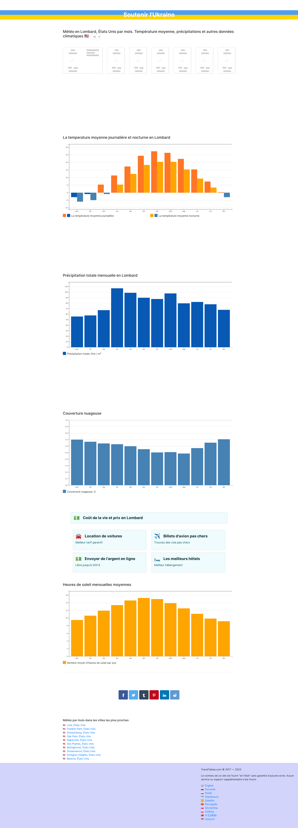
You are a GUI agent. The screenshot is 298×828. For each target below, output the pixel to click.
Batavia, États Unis (78, 758)
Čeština (209, 811)
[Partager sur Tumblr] (144, 695)
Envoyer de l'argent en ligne (110, 558)
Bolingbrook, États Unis (81, 747)
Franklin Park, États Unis (81, 728)
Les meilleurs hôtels (181, 558)
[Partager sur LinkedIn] (164, 695)
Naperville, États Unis (79, 740)
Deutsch (209, 819)
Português (210, 804)
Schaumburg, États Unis (81, 732)
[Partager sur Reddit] (174, 695)
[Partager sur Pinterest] (154, 695)
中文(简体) (210, 815)
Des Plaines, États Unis (80, 743)
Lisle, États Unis (76, 725)
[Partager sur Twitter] (133, 695)
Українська (211, 796)
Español (209, 800)
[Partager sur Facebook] (123, 695)
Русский (209, 789)
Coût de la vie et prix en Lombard (113, 518)
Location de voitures (103, 536)
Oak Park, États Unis (79, 736)
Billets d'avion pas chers (185, 536)
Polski (208, 793)
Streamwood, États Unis (81, 751)
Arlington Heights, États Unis (84, 754)
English (208, 785)
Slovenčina (211, 807)
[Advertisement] (149, 109)
